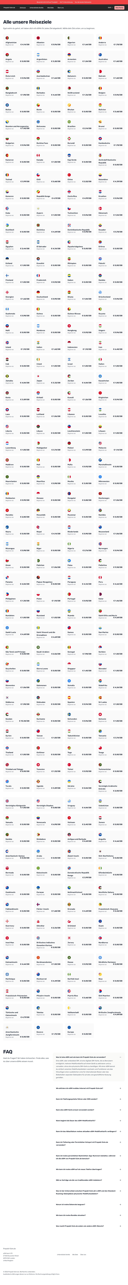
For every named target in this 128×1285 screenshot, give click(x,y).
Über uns (61, 8)
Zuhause (23, 8)
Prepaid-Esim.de (9, 1249)
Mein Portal (119, 8)
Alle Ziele (50, 8)
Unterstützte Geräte (36, 8)
